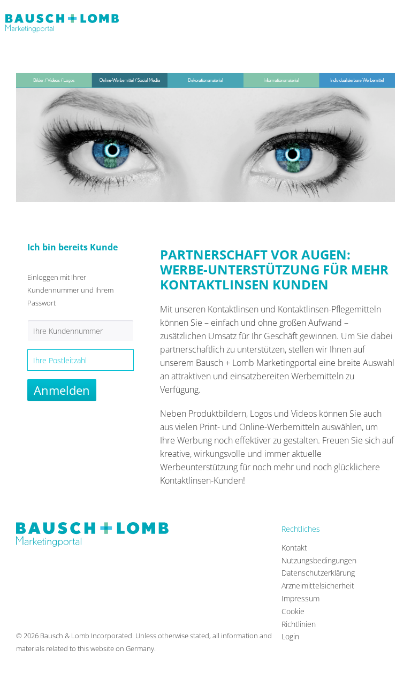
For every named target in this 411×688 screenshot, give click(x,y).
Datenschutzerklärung (307, 573)
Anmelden (62, 390)
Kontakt (294, 547)
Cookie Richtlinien (298, 617)
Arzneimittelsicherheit (307, 585)
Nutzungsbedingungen (307, 560)
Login (290, 636)
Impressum (300, 598)
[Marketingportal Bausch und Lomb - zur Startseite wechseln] (62, 27)
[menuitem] (307, 547)
